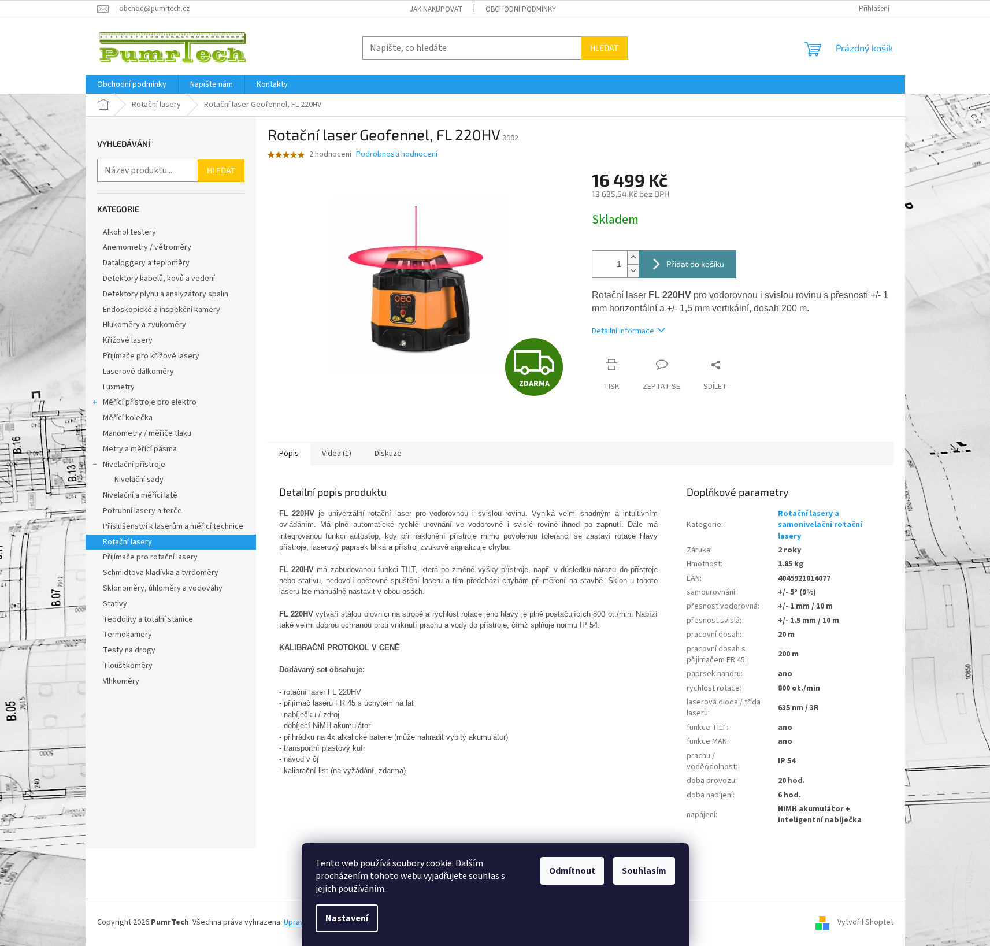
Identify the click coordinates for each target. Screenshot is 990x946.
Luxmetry (119, 387)
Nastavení (346, 918)
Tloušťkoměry (128, 666)
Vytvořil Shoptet (865, 922)
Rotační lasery (127, 542)
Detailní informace (623, 331)
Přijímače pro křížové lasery (151, 356)
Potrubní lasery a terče (142, 511)
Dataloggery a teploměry (146, 263)
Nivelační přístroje (134, 464)
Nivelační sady (139, 479)
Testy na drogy (129, 650)
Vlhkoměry (121, 681)
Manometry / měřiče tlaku (147, 433)
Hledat (604, 48)
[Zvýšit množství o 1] (633, 257)
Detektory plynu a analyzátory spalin (165, 294)
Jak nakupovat (436, 9)
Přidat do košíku (695, 264)
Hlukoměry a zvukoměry (144, 325)
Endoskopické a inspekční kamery (161, 310)
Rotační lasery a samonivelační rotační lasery (820, 525)
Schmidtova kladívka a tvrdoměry (160, 572)
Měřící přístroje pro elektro (149, 402)
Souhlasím (644, 871)
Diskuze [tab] (388, 453)
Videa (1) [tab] (336, 453)
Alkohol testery (129, 232)
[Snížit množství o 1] (633, 270)
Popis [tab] (289, 453)
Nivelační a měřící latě (140, 495)
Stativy (115, 604)
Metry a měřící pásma (140, 449)
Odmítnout (572, 871)
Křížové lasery (128, 340)
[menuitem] (132, 84)
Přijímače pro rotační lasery (150, 557)
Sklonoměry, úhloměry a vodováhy (163, 588)
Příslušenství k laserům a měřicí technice (173, 526)
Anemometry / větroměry (147, 247)
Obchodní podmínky (520, 9)
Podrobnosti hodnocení (396, 154)
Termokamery (127, 634)
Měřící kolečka (128, 418)
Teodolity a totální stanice (148, 619)
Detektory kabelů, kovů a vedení (159, 278)
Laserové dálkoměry (138, 371)
